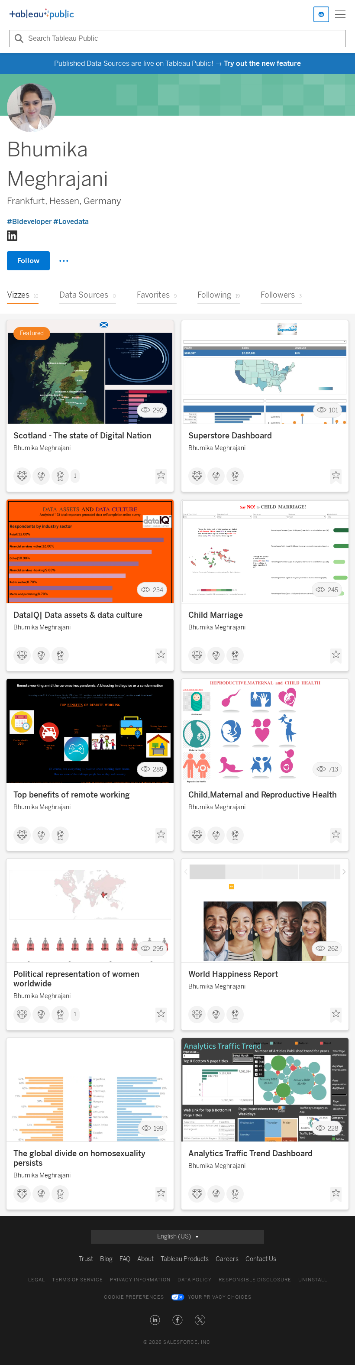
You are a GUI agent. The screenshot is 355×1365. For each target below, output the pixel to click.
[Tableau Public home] (42, 14)
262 (333, 949)
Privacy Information (140, 1280)
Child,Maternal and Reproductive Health (262, 795)
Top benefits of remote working (71, 795)
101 (333, 410)
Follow (28, 260)
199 (158, 1128)
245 (333, 589)
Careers (227, 1259)
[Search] (17, 38)
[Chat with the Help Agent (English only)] (321, 14)
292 (158, 410)
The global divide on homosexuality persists (79, 1158)
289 (158, 769)
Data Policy (195, 1280)
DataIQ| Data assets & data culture (77, 615)
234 (158, 589)
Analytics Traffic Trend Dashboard (250, 1153)
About (145, 1259)
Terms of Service (77, 1280)
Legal (36, 1280)
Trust (86, 1259)
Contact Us (260, 1259)
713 (333, 769)
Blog (106, 1259)
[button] (155, 1320)
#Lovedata (71, 221)
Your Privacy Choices (220, 1297)
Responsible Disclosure (255, 1280)
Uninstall (312, 1280)
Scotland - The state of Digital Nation (82, 436)
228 (333, 1128)
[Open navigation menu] (340, 14)
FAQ (124, 1259)
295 (158, 949)
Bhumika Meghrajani (42, 448)
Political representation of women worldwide (76, 979)
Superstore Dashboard (230, 436)
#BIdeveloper (29, 221)
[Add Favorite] (161, 477)
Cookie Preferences (134, 1297)
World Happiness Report (233, 974)
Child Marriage (215, 615)
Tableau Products (185, 1259)
